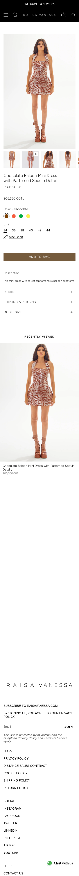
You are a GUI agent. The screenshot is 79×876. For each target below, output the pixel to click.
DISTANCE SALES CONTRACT (25, 765)
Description (12, 273)
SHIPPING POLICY (17, 780)
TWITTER (10, 823)
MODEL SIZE (13, 312)
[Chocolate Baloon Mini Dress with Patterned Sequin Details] (39, 402)
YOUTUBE (11, 852)
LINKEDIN (11, 830)
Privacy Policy (27, 738)
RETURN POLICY (16, 788)
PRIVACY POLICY (16, 758)
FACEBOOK (12, 816)
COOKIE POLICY (15, 773)
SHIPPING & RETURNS (20, 302)
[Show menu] (5, 15)
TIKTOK (9, 845)
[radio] (6, 216)
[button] (15, 15)
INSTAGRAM (13, 808)
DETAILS (9, 292)
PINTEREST (12, 838)
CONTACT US (13, 873)
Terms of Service (55, 738)
